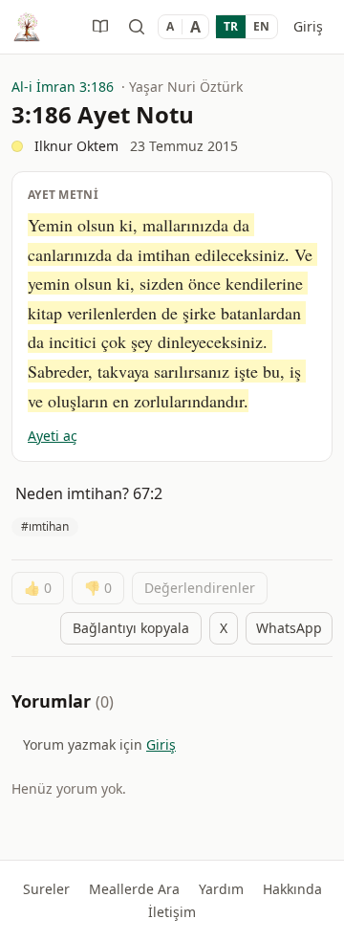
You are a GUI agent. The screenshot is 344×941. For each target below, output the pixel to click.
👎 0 (98, 588)
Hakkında (292, 889)
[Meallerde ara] (136, 26)
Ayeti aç (52, 436)
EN (261, 26)
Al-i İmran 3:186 (62, 86)
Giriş (308, 26)
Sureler (46, 889)
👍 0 (38, 588)
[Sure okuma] (100, 26)
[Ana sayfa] (26, 26)
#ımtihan (45, 526)
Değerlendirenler (199, 588)
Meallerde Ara (134, 889)
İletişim (172, 912)
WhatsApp (289, 628)
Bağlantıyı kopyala (131, 628)
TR (231, 26)
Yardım (221, 889)
